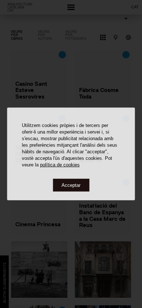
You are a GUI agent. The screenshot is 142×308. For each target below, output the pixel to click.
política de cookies (60, 164)
